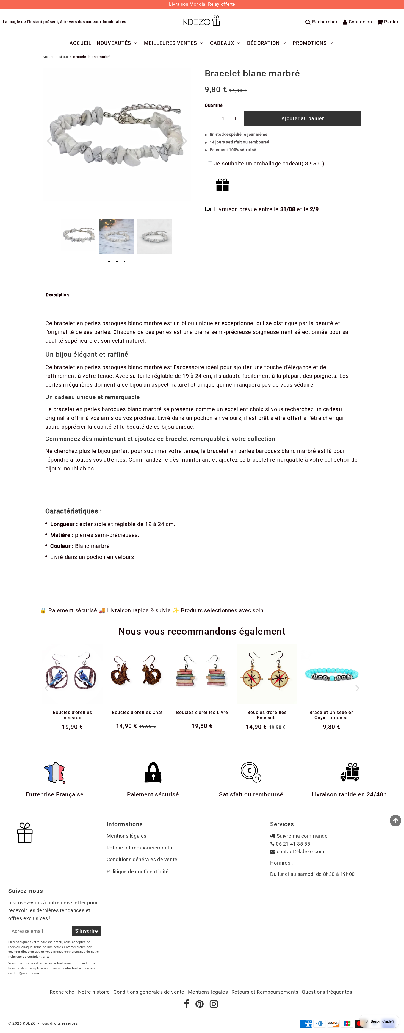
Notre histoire (94, 992)
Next (184, 140)
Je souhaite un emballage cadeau (269, 163)
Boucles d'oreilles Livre (202, 712)
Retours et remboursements (139, 848)
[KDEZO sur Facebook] (187, 1006)
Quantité (214, 105)
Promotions (310, 43)
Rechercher (325, 21)
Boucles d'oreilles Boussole (267, 715)
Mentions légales (127, 836)
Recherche (62, 992)
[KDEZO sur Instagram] (214, 1006)
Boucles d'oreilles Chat (137, 712)
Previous (49, 140)
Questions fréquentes (327, 992)
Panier (391, 21)
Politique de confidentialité (138, 871)
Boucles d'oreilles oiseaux (72, 715)
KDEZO (29, 1023)
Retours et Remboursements (264, 992)
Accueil (81, 43)
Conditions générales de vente (142, 859)
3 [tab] (124, 262)
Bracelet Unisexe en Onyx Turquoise (331, 715)
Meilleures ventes (170, 43)
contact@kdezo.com (301, 851)
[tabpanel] (79, 235)
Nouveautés (114, 43)
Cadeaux (222, 43)
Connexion (360, 21)
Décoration (263, 43)
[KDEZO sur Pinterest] (200, 1006)
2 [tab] (117, 262)
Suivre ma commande (302, 836)
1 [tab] (109, 262)
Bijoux (64, 57)
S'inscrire (86, 931)
